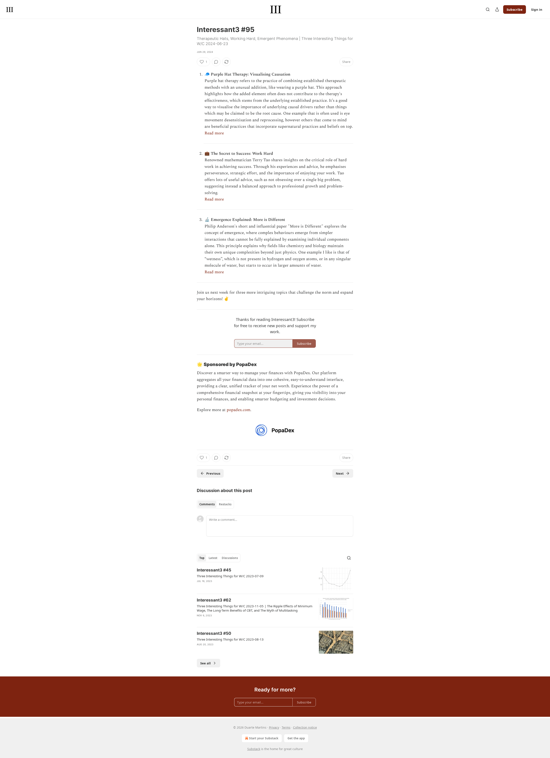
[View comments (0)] (216, 62)
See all (205, 663)
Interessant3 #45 (214, 570)
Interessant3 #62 (214, 600)
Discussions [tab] (230, 558)
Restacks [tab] (225, 504)
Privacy (274, 727)
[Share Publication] (497, 9)
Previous (213, 473)
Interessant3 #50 (214, 633)
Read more (214, 133)
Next (340, 473)
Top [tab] (201, 558)
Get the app (296, 738)
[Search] (487, 9)
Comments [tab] (207, 504)
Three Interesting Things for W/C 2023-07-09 (230, 576)
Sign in (536, 9)
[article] (275, 579)
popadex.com (238, 410)
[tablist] (215, 504)
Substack (253, 749)
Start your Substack (263, 738)
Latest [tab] (213, 558)
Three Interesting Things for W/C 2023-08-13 (230, 639)
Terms (286, 727)
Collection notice (305, 727)
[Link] (190, 364)
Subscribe (514, 9)
